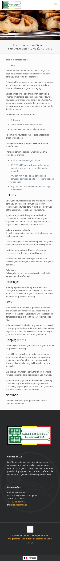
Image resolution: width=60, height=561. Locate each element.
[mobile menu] (55, 5)
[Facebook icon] (28, 543)
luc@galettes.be (19, 505)
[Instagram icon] (32, 543)
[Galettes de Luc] (11, 5)
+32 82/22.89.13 (18, 502)
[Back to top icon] (30, 529)
